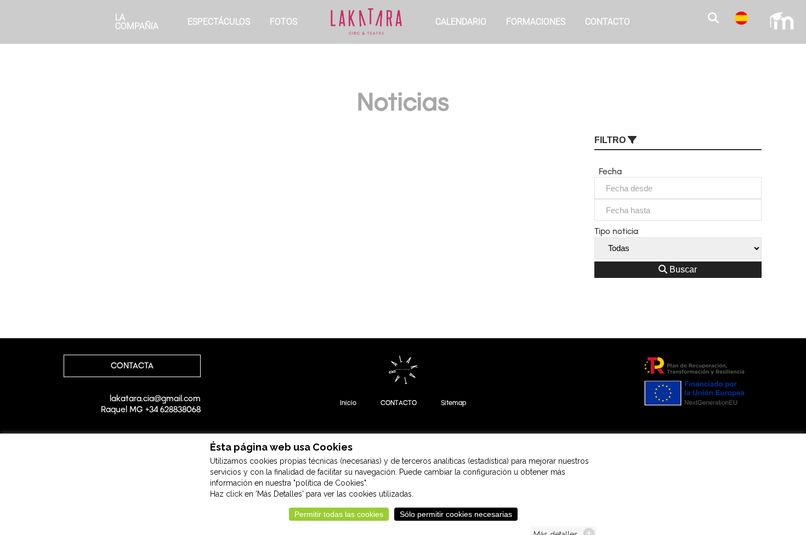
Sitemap (453, 403)
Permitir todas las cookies (338, 514)
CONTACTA (132, 366)
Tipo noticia (616, 231)
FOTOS (283, 21)
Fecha (608, 172)
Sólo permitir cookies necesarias (456, 514)
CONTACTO (607, 21)
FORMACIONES (535, 21)
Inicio (348, 403)
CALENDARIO (460, 21)
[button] (714, 19)
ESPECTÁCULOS (219, 21)
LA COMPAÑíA (136, 21)
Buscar (682, 269)
